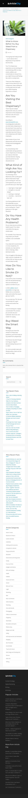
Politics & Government (11, 614)
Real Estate (8, 620)
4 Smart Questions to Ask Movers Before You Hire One (13, 700)
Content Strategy (10, 681)
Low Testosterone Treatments (13, 787)
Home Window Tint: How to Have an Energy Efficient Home (13, 713)
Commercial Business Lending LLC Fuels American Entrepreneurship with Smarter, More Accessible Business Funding (14, 514)
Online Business (9, 601)
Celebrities (8, 542)
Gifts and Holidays (10, 570)
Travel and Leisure (10, 649)
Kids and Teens (9, 586)
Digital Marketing (10, 684)
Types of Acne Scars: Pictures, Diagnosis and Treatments (12, 718)
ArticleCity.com (6, 8)
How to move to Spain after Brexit (12, 757)
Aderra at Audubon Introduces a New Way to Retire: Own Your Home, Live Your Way (14, 506)
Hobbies (8, 576)
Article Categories (14, 8)
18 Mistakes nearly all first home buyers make (13, 767)
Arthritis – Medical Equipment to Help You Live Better (13, 729)
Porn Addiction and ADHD (12, 489)
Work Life (8, 658)
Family (7, 560)
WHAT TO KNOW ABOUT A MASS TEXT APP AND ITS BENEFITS (13, 771)
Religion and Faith (10, 630)
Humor (7, 583)
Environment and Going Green (13, 557)
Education (8, 554)
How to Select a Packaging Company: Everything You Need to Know (14, 408)
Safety (7, 633)
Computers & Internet (11, 548)
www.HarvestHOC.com (12, 122)
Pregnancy (8, 617)
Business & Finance (10, 535)
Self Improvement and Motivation (14, 636)
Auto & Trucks (9, 532)
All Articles (8, 690)
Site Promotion (9, 642)
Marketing (8, 592)
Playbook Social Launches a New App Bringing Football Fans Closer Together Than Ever (14, 485)
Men (7, 595)
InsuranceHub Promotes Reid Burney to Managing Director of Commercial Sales (14, 480)
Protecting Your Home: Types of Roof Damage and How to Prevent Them (13, 423)
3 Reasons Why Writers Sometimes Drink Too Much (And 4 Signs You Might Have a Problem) (13, 706)
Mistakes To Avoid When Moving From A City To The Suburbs (13, 752)
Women (8, 655)
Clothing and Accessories (12, 545)
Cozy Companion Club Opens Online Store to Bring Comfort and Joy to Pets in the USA (13, 474)
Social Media (9, 646)
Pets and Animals (10, 608)
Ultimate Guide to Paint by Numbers (11, 739)
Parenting (8, 605)
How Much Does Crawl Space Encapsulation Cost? (12, 783)
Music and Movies (10, 598)
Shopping (8, 639)
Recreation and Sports (11, 624)
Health (7, 573)
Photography (9, 611)
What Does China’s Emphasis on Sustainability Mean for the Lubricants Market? (13, 724)
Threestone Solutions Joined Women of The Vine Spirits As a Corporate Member (13, 493)
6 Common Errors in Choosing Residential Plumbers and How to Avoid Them (13, 437)
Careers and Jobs (10, 538)
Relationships (9, 627)
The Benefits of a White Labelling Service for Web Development (13, 734)
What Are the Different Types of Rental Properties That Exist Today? (13, 777)
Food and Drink (9, 564)
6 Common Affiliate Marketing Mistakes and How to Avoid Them (13, 418)
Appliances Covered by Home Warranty (12, 762)
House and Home (10, 579)
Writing (7, 661)
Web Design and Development (13, 652)
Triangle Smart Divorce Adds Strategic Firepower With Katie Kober (13, 468)
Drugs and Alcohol (10, 551)
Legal (7, 589)
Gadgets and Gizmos (11, 567)
